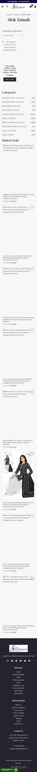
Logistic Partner (18, 716)
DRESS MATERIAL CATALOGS (13, 122)
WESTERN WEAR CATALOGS (13, 102)
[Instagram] (8, 661)
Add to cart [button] (9, 79)
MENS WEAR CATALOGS (11, 106)
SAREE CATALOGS (9, 118)
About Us (18, 705)
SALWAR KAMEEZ (18, 675)
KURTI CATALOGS (9, 131)
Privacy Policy (18, 710)
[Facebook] (12, 661)
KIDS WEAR (18, 691)
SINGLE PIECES (8, 135)
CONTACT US (18, 724)
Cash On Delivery (18, 713)
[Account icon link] (35, 7)
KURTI (18, 683)
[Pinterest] (16, 661)
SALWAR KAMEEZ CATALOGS (13, 114)
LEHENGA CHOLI (18, 685)
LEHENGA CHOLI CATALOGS (13, 98)
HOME (18, 672)
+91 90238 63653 (24, 1)
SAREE (18, 677)
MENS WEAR (18, 694)
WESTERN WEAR (18, 688)
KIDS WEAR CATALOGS (11, 110)
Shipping (18, 718)
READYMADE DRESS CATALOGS (14, 126)
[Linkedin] (29, 661)
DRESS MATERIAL (19, 680)
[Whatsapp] (25, 661)
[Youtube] (21, 661)
